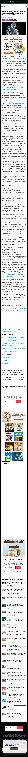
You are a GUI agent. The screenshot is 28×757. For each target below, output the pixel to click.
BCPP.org (4, 360)
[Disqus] (14, 483)
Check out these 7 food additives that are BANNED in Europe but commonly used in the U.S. (16, 701)
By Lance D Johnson (15, 663)
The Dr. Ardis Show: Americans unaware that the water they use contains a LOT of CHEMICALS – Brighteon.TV (13, 350)
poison (4, 379)
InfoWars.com (5, 357)
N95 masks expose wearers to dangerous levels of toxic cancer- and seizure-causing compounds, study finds (16, 674)
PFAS (19, 377)
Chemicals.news (9, 304)
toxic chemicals (19, 381)
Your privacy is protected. (8, 405)
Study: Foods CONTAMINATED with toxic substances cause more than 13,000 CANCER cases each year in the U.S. (16, 633)
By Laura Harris (14, 615)
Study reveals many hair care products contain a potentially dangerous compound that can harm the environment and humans (16, 591)
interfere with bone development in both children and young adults (14, 60)
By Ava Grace (14, 608)
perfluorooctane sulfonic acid (10, 377)
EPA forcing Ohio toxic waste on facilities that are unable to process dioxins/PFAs (14, 310)
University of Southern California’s (11, 134)
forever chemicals (14, 374)
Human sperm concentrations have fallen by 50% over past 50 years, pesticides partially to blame (15, 667)
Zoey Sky (11, 17)
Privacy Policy (11, 745)
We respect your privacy (19, 735)
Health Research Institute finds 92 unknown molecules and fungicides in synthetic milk (15, 606)
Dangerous (19, 372)
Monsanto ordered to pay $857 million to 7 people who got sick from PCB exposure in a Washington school (16, 619)
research (12, 381)
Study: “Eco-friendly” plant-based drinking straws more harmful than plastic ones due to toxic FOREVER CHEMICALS (13, 339)
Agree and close (14, 748)
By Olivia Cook (14, 690)
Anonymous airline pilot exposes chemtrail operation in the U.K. (14, 661)
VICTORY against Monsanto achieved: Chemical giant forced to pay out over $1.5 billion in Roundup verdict (15, 694)
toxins (3, 382)
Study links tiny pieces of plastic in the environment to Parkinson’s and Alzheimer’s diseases (16, 640)
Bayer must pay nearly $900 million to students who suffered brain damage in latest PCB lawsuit (16, 599)
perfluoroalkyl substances (13, 376)
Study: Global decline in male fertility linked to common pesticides (15, 688)
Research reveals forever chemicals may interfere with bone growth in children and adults (16, 584)
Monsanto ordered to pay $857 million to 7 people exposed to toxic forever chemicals (16, 612)
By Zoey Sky (14, 586)
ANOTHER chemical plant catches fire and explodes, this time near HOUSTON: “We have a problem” (16, 708)
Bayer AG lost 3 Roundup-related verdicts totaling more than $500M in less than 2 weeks (15, 715)
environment (5, 374)
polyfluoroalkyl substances (13, 379)
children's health (11, 372)
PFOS (22, 377)
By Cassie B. (14, 601)
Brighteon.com (6, 363)
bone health (13, 370)
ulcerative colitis (6, 183)
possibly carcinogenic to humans (10, 194)
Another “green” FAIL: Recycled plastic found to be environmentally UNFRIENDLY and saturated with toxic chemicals (16, 681)
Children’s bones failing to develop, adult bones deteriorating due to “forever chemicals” (15, 626)
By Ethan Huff (14, 669)
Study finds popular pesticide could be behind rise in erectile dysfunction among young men (16, 655)
